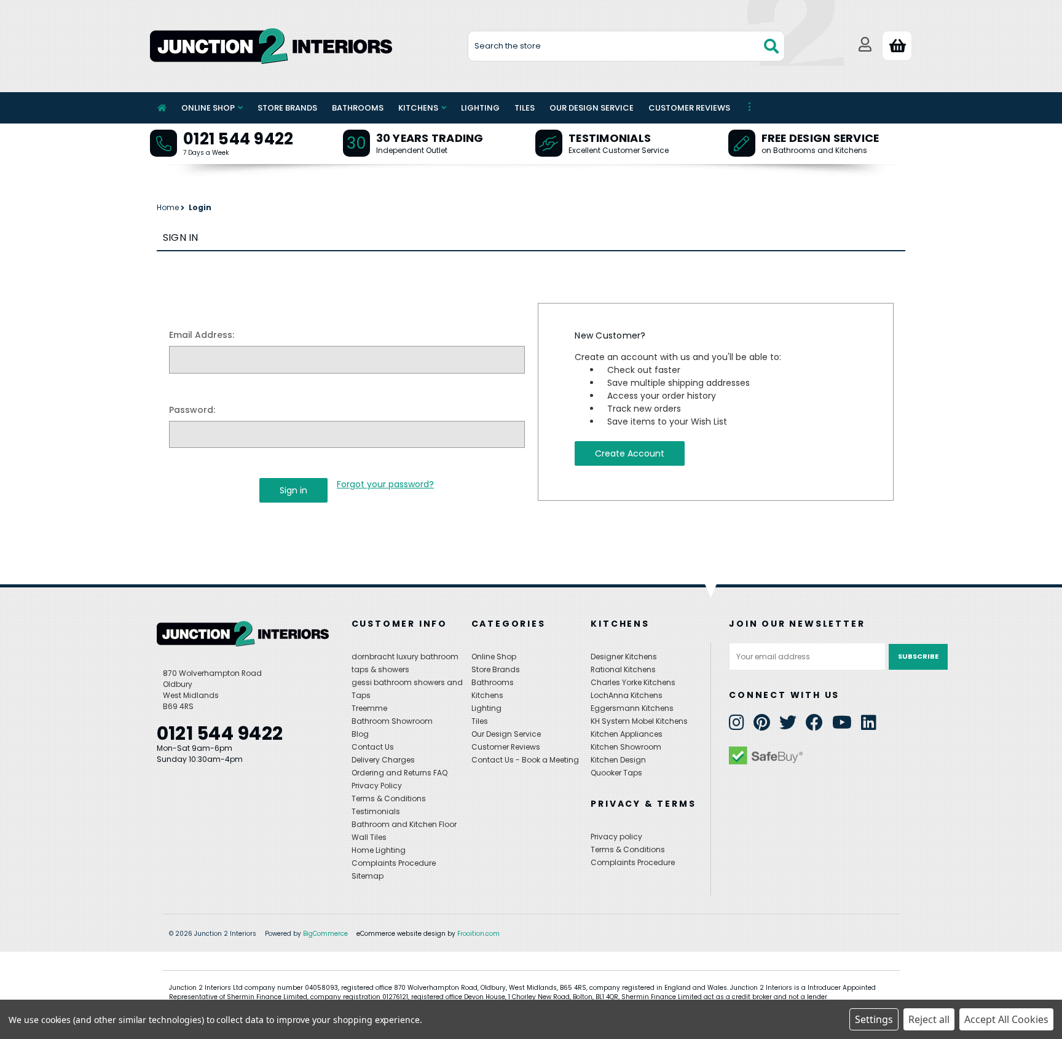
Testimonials (609, 138)
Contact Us (373, 747)
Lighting (480, 108)
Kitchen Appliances (627, 734)
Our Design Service (591, 108)
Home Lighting (379, 850)
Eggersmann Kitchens (632, 708)
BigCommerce (325, 933)
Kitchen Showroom (626, 747)
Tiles (524, 108)
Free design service (820, 138)
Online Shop (208, 108)
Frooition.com (478, 933)
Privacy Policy (377, 785)
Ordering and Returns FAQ (399, 772)
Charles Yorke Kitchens (633, 682)
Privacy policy (616, 836)
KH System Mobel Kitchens (639, 721)
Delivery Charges (383, 760)
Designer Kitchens (624, 656)
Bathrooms (358, 108)
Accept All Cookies (1006, 1019)
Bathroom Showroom (392, 721)
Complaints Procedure (394, 863)
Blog (360, 734)
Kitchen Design (618, 760)
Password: (192, 410)
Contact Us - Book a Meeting (525, 760)
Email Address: (201, 335)
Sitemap (368, 876)
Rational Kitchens (623, 669)
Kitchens (418, 108)
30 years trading (430, 138)
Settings (874, 1019)
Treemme (369, 708)
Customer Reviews (689, 108)
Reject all (929, 1019)
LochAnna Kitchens (627, 695)
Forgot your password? (385, 484)
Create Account (629, 453)
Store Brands (287, 108)
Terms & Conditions (389, 798)
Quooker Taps (616, 772)
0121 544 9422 (238, 139)
